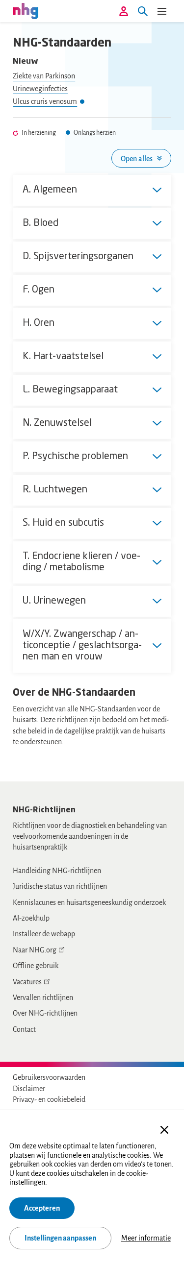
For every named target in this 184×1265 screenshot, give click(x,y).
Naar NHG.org (34, 950)
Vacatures (27, 982)
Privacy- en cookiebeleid (49, 1099)
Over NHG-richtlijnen (45, 1013)
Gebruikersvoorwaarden (49, 1077)
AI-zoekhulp (31, 918)
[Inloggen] (123, 11)
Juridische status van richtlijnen (60, 886)
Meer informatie (146, 1238)
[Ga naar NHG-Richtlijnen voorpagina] (25, 11)
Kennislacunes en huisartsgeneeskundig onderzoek (89, 902)
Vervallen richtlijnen (43, 997)
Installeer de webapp (44, 934)
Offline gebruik (35, 966)
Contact (24, 1029)
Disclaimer (29, 1089)
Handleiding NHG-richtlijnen (57, 871)
